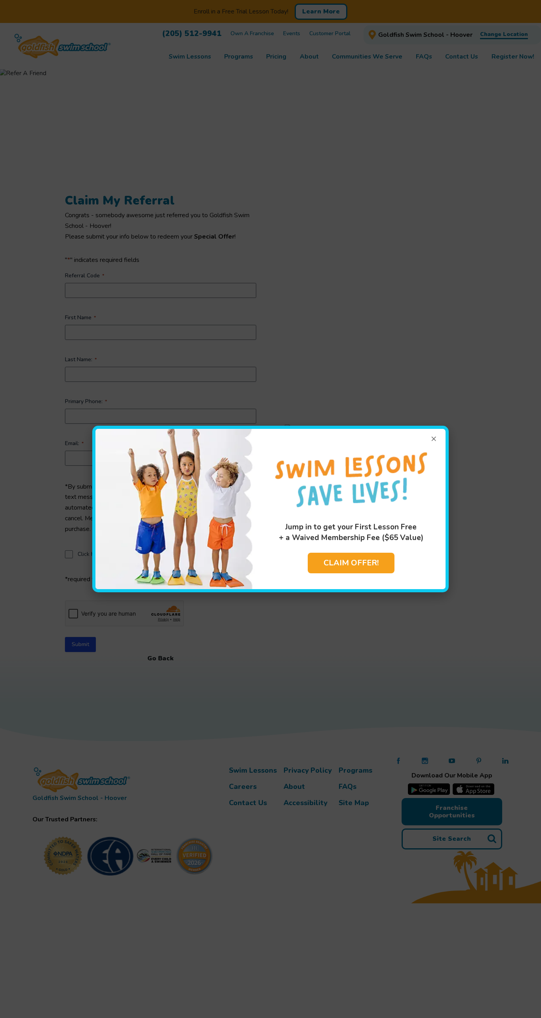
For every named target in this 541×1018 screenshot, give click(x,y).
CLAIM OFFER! (351, 562)
